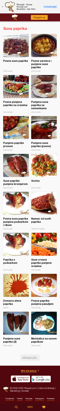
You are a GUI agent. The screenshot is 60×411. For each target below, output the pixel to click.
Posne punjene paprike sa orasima (16, 94)
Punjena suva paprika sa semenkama (44, 94)
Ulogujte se (39, 17)
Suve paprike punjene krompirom (16, 171)
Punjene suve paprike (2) (16, 329)
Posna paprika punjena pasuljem (44, 291)
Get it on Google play (41, 379)
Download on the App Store (20, 379)
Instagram (39, 398)
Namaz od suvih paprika (44, 211)
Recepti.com (5, 389)
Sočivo (44, 171)
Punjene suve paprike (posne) (44, 133)
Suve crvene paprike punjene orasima (44, 252)
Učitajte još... (30, 357)
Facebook (9, 398)
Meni (30, 407)
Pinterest (50, 398)
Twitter (20, 398)
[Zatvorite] (2, 7)
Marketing (15, 390)
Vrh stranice (28, 370)
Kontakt (25, 390)
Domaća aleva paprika (16, 291)
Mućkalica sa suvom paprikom (44, 329)
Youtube (28, 398)
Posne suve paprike (16, 53)
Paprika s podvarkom (16, 252)
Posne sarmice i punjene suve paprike (44, 53)
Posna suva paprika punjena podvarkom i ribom (16, 211)
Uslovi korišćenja (46, 388)
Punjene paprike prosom (16, 133)
